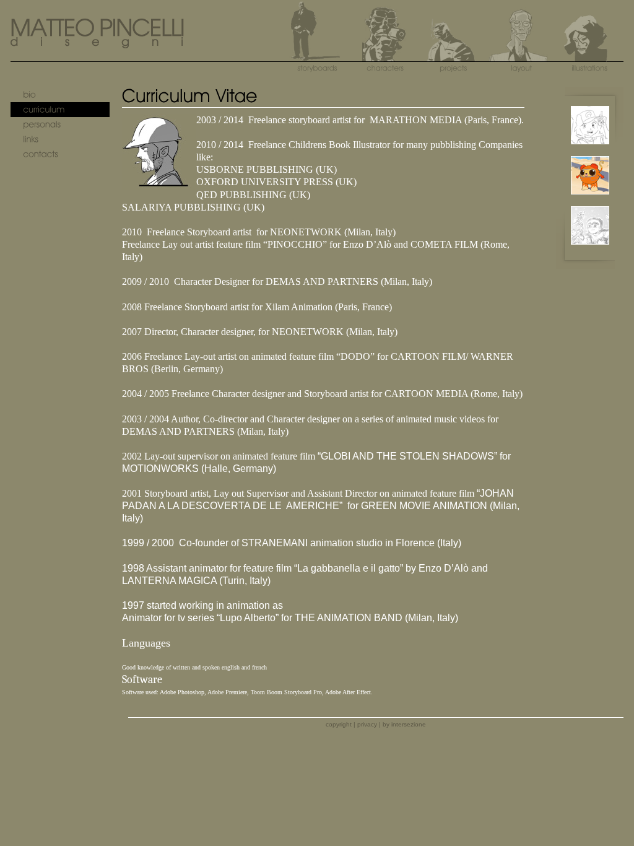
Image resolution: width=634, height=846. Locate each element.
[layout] (521, 52)
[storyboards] (317, 52)
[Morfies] (590, 200)
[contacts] (60, 154)
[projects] (453, 52)
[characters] (385, 52)
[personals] (60, 124)
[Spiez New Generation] (590, 150)
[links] (60, 139)
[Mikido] (590, 250)
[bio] (60, 94)
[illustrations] (589, 52)
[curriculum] (60, 109)
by (404, 724)
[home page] (97, 45)
